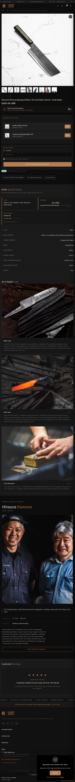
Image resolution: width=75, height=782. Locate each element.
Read (68, 412)
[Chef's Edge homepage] (37, 713)
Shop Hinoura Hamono (37, 649)
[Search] (58, 6)
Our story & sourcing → (11, 763)
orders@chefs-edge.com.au (12, 759)
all (7, 10)
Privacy (34, 771)
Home (3, 10)
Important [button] (5, 742)
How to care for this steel (10, 222)
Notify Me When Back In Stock (37, 164)
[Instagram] (3, 723)
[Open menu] (71, 6)
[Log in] (62, 6)
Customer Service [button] (7, 729)
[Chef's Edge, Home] (8, 5)
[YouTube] (17, 723)
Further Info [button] (6, 736)
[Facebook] (8, 723)
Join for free (56, 704)
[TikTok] (12, 723)
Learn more (23, 171)
